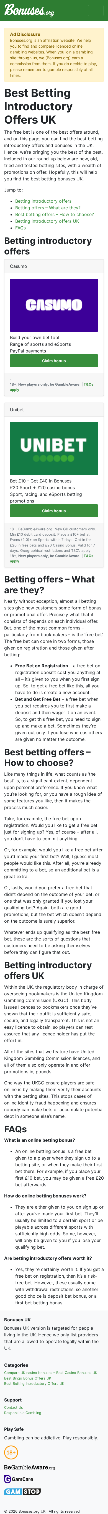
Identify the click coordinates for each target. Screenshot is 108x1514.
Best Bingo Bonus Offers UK (27, 1378)
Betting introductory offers (43, 201)
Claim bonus (54, 360)
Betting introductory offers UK (47, 221)
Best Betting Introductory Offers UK (34, 1383)
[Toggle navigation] (96, 10)
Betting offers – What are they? (48, 207)
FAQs (20, 228)
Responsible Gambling (22, 1413)
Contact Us (13, 1407)
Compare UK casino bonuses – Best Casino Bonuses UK (50, 1373)
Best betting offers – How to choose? (54, 214)
